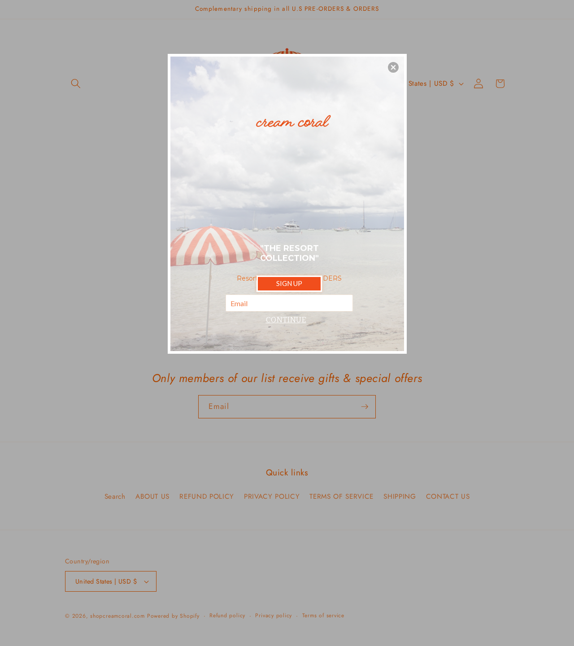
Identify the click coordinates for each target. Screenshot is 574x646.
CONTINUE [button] (286, 320)
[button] (393, 67)
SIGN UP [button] (289, 283)
